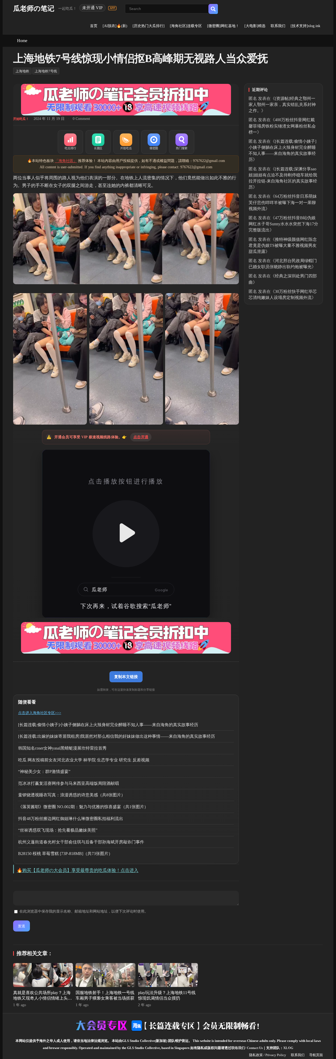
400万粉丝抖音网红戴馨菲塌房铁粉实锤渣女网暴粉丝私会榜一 (282, 126)
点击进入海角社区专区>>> (39, 713)
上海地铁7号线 (46, 71)
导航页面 (316, 1055)
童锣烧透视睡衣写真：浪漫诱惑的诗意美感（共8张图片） (71, 795)
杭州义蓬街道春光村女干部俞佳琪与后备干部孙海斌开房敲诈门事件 (81, 842)
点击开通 (140, 437)
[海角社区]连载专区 (186, 26)
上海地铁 (22, 71)
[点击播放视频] (126, 534)
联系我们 (278, 26)
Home (22, 40)
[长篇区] (98, 142)
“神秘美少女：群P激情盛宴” (44, 771)
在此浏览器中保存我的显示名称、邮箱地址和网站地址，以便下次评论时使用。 (83, 911)
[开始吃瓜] (126, 142)
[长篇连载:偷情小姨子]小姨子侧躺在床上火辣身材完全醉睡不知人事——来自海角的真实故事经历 (108, 724)
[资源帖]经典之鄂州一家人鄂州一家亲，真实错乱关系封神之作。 (282, 104)
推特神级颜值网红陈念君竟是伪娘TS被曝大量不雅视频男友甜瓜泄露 (283, 245)
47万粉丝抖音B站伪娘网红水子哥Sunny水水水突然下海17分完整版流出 (283, 224)
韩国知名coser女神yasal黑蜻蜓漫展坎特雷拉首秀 (62, 748)
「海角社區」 (66, 161)
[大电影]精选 (254, 26)
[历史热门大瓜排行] (149, 26)
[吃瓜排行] (70, 142)
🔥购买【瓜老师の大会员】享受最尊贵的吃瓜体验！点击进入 (77, 870)
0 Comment (81, 119)
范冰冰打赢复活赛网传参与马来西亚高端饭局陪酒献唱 (68, 783)
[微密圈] (153, 142)
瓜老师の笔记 (33, 8)
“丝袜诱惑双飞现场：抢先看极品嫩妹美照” (57, 830)
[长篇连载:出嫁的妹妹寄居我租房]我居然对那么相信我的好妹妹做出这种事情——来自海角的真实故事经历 (116, 736)
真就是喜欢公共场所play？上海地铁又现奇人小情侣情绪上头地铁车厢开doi (42, 998)
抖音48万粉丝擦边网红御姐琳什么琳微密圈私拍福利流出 (70, 818)
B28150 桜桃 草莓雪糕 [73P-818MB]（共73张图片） (65, 853)
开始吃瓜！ (21, 119)
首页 (93, 26)
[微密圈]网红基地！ (223, 26)
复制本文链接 (126, 676)
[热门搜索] (181, 142)
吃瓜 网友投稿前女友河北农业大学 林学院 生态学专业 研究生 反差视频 (83, 760)
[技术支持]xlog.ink (305, 26)
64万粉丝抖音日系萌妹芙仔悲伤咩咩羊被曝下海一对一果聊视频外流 (283, 202)
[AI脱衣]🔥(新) (115, 26)
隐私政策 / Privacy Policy (267, 1055)
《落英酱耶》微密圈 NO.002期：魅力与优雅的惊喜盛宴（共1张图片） (83, 807)
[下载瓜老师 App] (112, 8)
